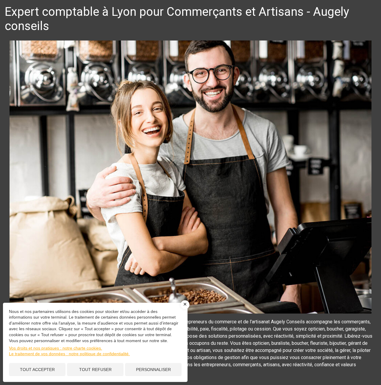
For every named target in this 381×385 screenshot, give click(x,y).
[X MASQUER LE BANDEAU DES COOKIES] (185, 304)
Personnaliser (153, 369)
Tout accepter (37, 369)
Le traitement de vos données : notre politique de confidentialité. (69, 353)
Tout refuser (95, 369)
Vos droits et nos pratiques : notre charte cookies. (55, 348)
